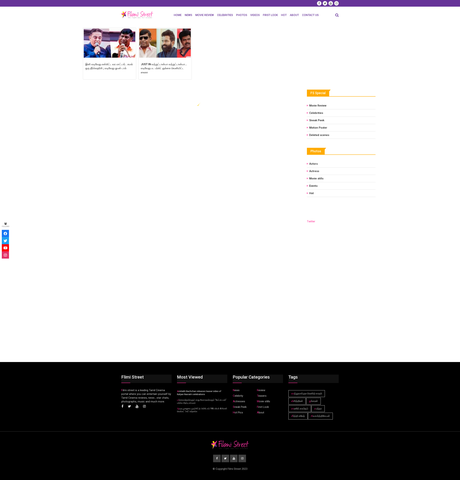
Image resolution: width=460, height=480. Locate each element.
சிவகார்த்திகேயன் (320, 415)
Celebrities (225, 15)
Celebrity (238, 395)
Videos (255, 15)
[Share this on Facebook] (5, 233)
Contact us (310, 15)
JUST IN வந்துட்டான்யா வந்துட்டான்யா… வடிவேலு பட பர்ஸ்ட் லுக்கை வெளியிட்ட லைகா (164, 68)
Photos (241, 15)
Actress (314, 171)
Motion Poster (318, 127)
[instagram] (5, 255)
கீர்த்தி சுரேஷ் (298, 415)
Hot (284, 15)
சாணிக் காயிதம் (299, 408)
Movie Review (204, 15)
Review (261, 390)
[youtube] (5, 247)
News (188, 15)
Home (177, 15)
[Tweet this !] (5, 240)
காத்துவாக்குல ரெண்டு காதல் (306, 393)
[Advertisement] (334, 53)
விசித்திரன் (297, 401)
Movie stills (316, 178)
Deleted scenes (319, 135)
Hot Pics (238, 412)
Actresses (239, 401)
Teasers (261, 395)
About (294, 15)
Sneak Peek (316, 120)
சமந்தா (318, 408)
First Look (270, 15)
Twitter (311, 221)
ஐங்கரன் (313, 401)
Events (313, 185)
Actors (313, 163)
